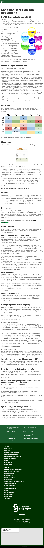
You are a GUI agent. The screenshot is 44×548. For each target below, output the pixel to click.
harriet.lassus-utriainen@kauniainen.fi (22, 522)
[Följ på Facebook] (20, 514)
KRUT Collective (25, 546)
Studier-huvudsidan (13, 402)
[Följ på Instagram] (22, 514)
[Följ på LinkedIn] (24, 514)
